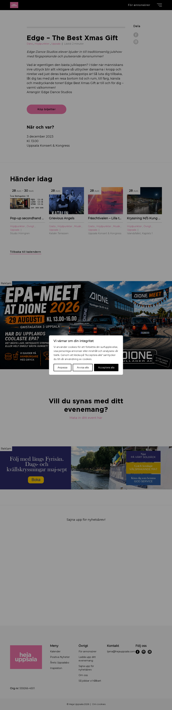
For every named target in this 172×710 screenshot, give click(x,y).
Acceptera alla (106, 367)
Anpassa (62, 367)
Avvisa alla (83, 367)
